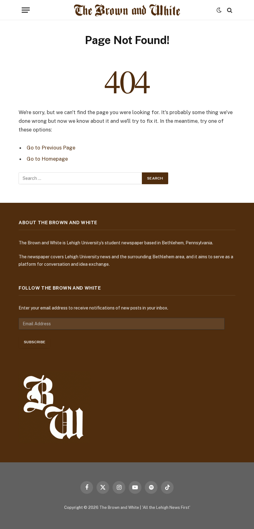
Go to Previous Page (51, 147)
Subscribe (34, 342)
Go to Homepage (47, 159)
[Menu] (26, 10)
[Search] (229, 10)
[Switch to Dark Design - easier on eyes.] (219, 10)
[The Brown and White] (127, 10)
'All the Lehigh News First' (166, 507)
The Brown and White (119, 507)
